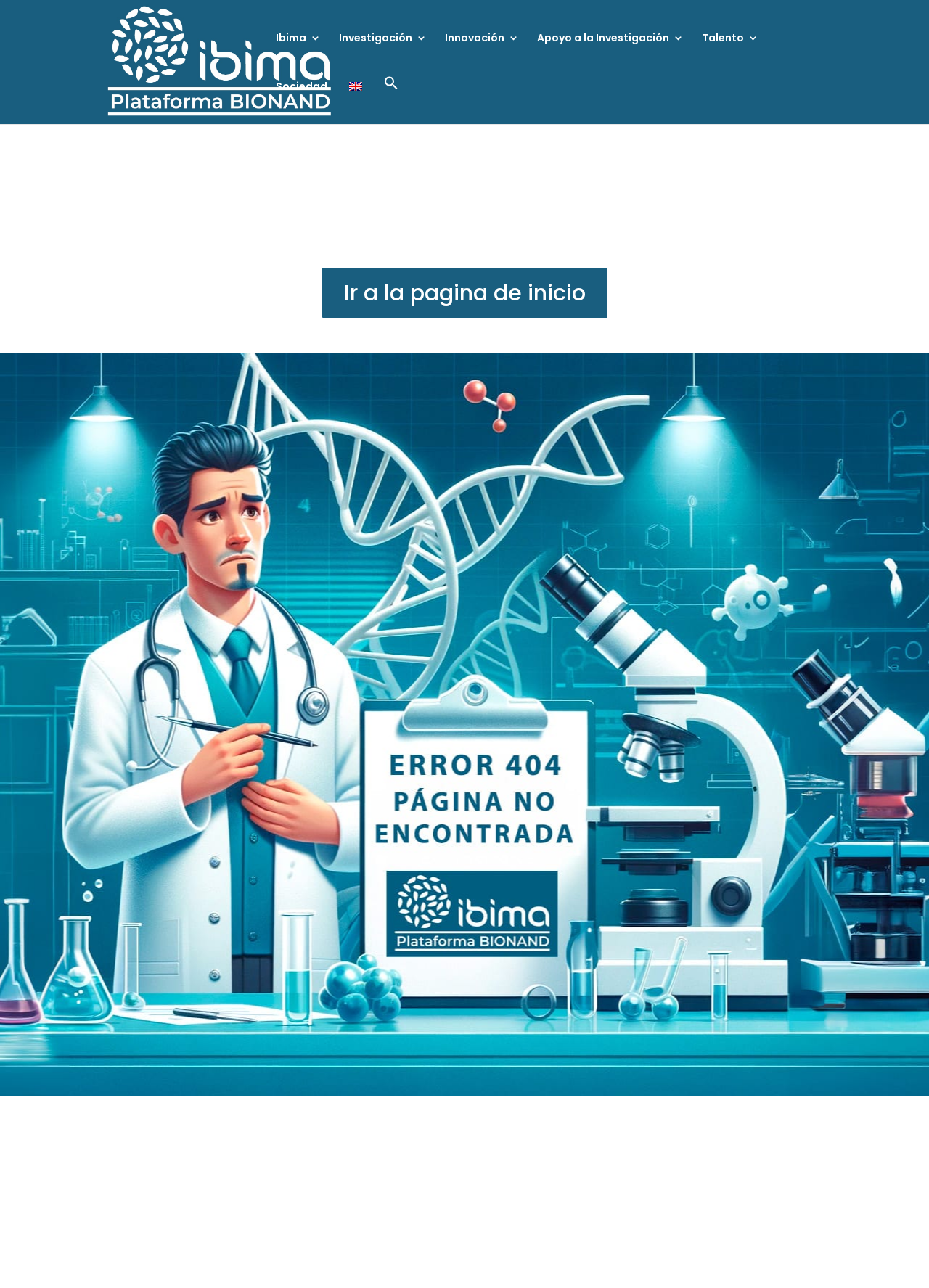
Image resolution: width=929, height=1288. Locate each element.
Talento (723, 39)
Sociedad (301, 87)
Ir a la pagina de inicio (465, 292)
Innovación (474, 39)
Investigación (375, 39)
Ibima (291, 39)
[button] (391, 99)
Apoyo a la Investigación (603, 39)
